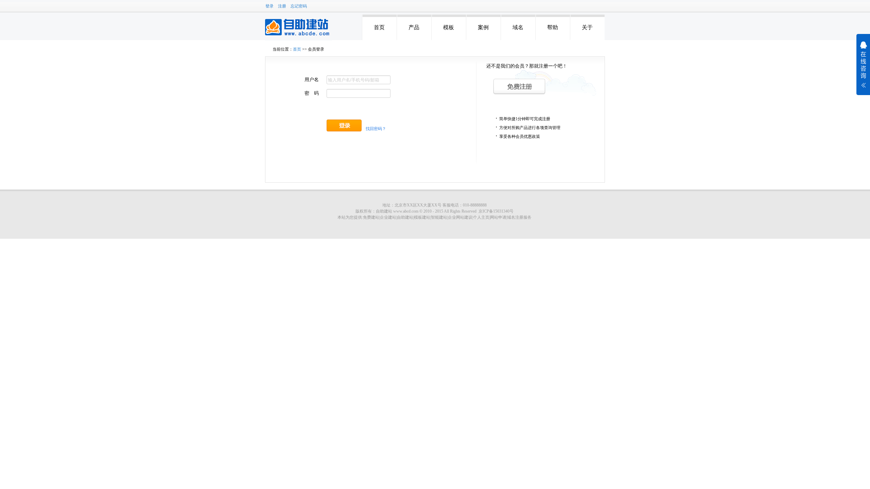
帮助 (552, 27)
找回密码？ (376, 128)
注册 (282, 6)
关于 (587, 27)
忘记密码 (299, 6)
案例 (483, 27)
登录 (269, 6)
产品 (413, 27)
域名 (517, 27)
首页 (379, 27)
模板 (448, 27)
